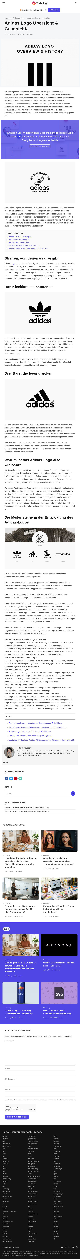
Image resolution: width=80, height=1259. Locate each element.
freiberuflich (6, 1226)
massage (31, 1219)
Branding (8, 855)
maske (30, 1216)
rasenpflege (57, 1146)
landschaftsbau (33, 1191)
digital (4, 1199)
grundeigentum (33, 1141)
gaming (5, 1236)
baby (4, 1149)
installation (31, 1166)
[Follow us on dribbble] (76, 1247)
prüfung (56, 1144)
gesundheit (31, 1136)
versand (56, 1214)
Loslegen (53, 10)
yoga (55, 1231)
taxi (55, 1179)
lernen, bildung (33, 1201)
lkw (29, 1206)
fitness (4, 1219)
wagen (56, 1221)
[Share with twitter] (11, 778)
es (3, 1204)
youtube (56, 1234)
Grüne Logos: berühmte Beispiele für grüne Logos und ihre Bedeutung (38, 727)
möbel (30, 1229)
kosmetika (31, 1184)
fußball (4, 1234)
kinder (30, 1174)
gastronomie (6, 1239)
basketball (5, 1161)
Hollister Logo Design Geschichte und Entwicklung (30, 731)
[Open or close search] (76, 3)
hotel (29, 1154)
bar (3, 1156)
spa (55, 1171)
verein (56, 1209)
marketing (31, 1211)
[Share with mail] (20, 778)
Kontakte (16, 1247)
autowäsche (6, 1146)
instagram (31, 1164)
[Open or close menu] (4, 3)
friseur (4, 1229)
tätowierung (57, 1196)
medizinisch (32, 1221)
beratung (5, 1164)
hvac (29, 1156)
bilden (4, 1169)
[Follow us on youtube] (62, 1247)
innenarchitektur (33, 1161)
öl (54, 1239)
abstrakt (5, 1136)
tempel (56, 1184)
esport (4, 1206)
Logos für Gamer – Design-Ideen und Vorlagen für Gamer (29, 811)
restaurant (57, 1156)
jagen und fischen (34, 1171)
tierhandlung (58, 1191)
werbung (56, 1224)
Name (7, 1069)
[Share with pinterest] (16, 778)
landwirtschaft (32, 1194)
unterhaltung (58, 1201)
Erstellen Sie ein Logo (40, 146)
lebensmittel (32, 1196)
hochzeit (31, 1151)
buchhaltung (6, 1179)
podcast (56, 1139)
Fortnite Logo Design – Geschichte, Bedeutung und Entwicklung (35, 723)
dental (4, 1194)
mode (30, 1224)
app (3, 1141)
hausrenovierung (33, 1149)
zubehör (56, 1236)
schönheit (57, 1164)
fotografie (5, 1224)
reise (55, 1154)
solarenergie (58, 1169)
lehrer (30, 1199)
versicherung (58, 1216)
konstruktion (32, 1181)
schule (56, 1161)
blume (4, 1174)
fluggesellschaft (7, 1221)
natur (29, 1231)
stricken (56, 1176)
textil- (55, 1186)
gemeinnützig (7, 1241)
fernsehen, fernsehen (9, 1211)
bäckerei (5, 1181)
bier (3, 1166)
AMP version (6, 1247)
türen (55, 1199)
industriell (31, 1159)
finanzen (5, 1216)
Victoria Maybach (10, 34)
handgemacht (32, 1144)
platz (55, 1136)
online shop (32, 1239)
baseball (5, 1159)
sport (55, 1174)
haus (29, 1146)
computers (6, 1191)
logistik (30, 1209)
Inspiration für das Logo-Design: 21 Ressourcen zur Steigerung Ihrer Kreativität (41, 740)
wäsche (56, 1229)
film (3, 1214)
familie (4, 1209)
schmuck (57, 1159)
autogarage (6, 1144)
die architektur (7, 1196)
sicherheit (57, 1166)
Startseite (8, 18)
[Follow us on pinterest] (72, 1247)
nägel (30, 1236)
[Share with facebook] (6, 778)
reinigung (57, 1151)
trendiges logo (58, 1194)
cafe (3, 1184)
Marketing (46, 1008)
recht (55, 1149)
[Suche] (73, 793)
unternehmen (58, 1204)
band (4, 1151)
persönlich (31, 1241)
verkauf (56, 1211)
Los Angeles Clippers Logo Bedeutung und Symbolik (30, 736)
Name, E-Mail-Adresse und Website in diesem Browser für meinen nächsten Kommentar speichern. (41, 1100)
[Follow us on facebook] (69, 1247)
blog (3, 1171)
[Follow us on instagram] (65, 1247)
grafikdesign (32, 1139)
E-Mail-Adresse (10, 1079)
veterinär (56, 1219)
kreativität (31, 1186)
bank (4, 1154)
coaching (5, 1189)
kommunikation (33, 1179)
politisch (56, 1141)
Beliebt (6, 929)
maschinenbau (33, 1214)
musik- (30, 1226)
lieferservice (32, 1204)
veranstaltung (58, 1206)
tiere (55, 1189)
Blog (16, 18)
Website (7, 1089)
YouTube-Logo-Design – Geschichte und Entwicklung (30, 807)
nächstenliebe (32, 1234)
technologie (57, 1181)
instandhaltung (33, 1169)
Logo (13, 264)
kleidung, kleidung (34, 1176)
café (3, 1186)
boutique (5, 1176)
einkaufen (5, 1201)
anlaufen (5, 1139)
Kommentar (9, 1041)
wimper (56, 1226)
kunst (30, 1189)
